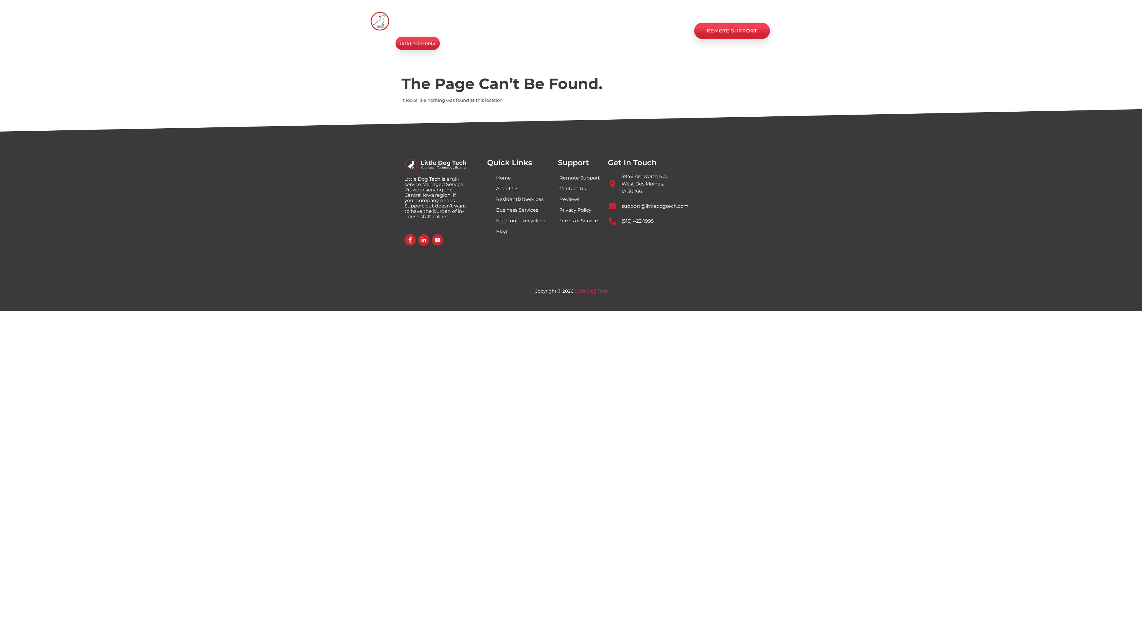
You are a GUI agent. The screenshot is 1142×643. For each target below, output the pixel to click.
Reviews (634, 31)
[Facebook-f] (410, 240)
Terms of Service (578, 221)
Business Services (517, 210)
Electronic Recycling (520, 221)
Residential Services (520, 199)
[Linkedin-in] (423, 240)
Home (483, 31)
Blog (607, 31)
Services (512, 31)
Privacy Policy (575, 210)
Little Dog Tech (591, 291)
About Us (554, 31)
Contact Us (670, 31)
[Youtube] (437, 240)
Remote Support (579, 178)
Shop (583, 31)
